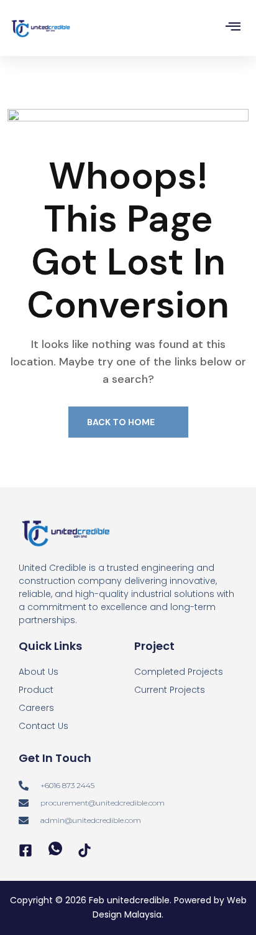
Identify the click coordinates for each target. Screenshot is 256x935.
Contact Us (43, 726)
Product (36, 690)
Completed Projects (178, 671)
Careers (36, 708)
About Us (38, 671)
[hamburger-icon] (233, 28)
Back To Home (122, 422)
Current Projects (169, 690)
